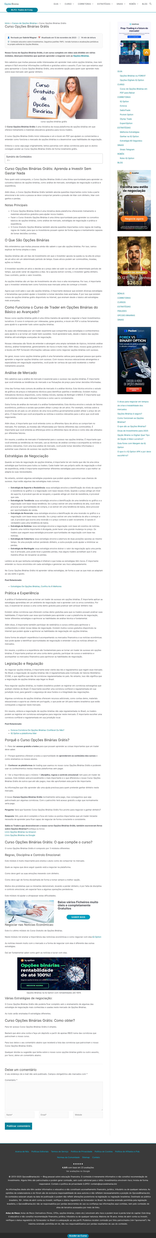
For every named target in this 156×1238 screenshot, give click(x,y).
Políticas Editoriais (40, 1151)
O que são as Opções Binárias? (131, 426)
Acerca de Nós (22, 1151)
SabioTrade (125, 110)
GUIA (56, 4)
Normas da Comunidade (68, 1157)
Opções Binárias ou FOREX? (133, 75)
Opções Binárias (81, 56)
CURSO (68, 4)
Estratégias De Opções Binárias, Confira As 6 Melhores (36, 586)
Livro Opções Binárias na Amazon (20, 832)
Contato (96, 1157)
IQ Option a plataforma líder (24, 733)
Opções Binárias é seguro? (129, 414)
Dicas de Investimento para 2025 (132, 430)
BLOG (144, 4)
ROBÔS (132, 4)
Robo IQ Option (127, 158)
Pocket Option (126, 114)
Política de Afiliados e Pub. (127, 1151)
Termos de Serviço (59, 1151)
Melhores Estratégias (129, 132)
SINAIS (120, 4)
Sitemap (86, 1157)
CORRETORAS (84, 4)
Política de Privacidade (81, 1151)
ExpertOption (126, 123)
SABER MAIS (78, 917)
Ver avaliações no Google (78, 1171)
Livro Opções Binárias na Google (20, 835)
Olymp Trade (126, 119)
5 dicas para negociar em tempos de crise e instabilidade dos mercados (133, 405)
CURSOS (121, 302)
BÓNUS (120, 293)
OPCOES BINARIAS (126, 315)
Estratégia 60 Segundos (131, 141)
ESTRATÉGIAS (103, 4)
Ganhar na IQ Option (129, 136)
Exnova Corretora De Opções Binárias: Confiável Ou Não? (37, 730)
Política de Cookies (104, 1151)
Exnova (123, 106)
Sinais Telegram (127, 149)
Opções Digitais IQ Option (132, 80)
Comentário (11, 1080)
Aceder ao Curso (78, 1235)
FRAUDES (122, 311)
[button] (150, 4)
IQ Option (96, 937)
